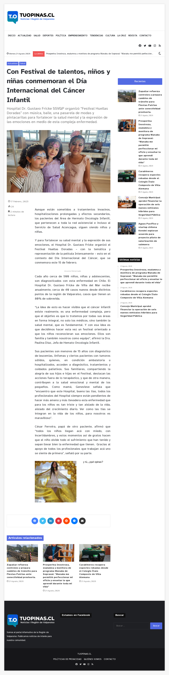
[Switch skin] (159, 54)
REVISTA (132, 36)
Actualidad (12, 63)
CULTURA (110, 36)
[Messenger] (74, 521)
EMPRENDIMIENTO (77, 36)
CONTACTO (145, 36)
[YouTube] (149, 46)
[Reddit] (66, 521)
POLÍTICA (61, 36)
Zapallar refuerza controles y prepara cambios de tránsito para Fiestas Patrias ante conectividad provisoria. (22, 571)
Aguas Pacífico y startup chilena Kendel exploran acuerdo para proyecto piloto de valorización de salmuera (149, 234)
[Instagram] (154, 46)
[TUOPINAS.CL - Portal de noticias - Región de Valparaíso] (31, 17)
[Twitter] (144, 46)
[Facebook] (139, 46)
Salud (22, 63)
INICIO (12, 36)
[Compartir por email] (82, 521)
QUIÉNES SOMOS (92, 659)
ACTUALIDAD (24, 36)
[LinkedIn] (50, 521)
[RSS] (159, 46)
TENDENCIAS (96, 36)
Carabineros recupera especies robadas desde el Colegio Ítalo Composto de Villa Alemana (93, 571)
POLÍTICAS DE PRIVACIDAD (67, 659)
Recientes (140, 81)
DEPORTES (48, 36)
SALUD (37, 36)
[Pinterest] (58, 521)
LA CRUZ (121, 36)
